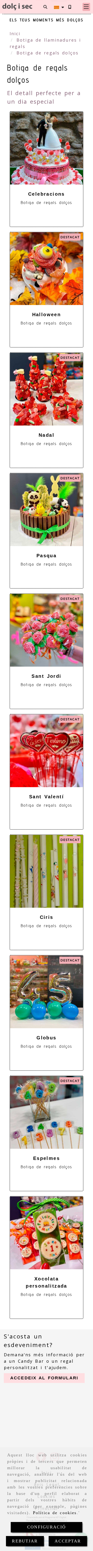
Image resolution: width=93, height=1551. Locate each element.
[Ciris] (46, 871)
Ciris (46, 917)
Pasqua (46, 555)
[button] (86, 7)
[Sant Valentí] (46, 750)
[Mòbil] (70, 7)
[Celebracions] (46, 148)
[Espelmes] (46, 1112)
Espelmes (46, 1158)
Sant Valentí (46, 796)
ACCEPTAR (68, 1541)
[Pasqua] (46, 509)
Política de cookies (55, 1512)
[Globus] (46, 992)
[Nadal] (46, 389)
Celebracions (46, 194)
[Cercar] (45, 7)
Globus (46, 1037)
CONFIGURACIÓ (46, 1527)
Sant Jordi (46, 676)
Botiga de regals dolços (46, 202)
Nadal (46, 435)
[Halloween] (46, 268)
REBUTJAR (25, 1541)
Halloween (46, 314)
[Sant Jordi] (46, 630)
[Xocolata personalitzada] (46, 1233)
